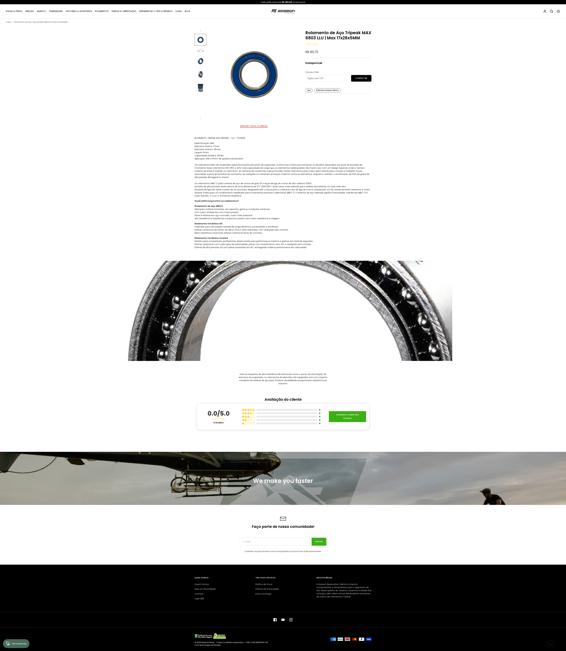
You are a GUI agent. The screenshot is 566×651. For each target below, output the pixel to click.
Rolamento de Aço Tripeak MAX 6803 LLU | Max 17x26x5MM (41, 22)
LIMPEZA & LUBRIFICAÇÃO (124, 11)
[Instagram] (291, 620)
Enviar (319, 541)
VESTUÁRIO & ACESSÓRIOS (79, 11)
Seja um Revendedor (205, 589)
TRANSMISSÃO (56, 11)
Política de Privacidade (267, 589)
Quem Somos (202, 584)
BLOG (187, 11)
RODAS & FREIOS (14, 11)
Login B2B (199, 598)
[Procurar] (551, 11)
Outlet (178, 11)
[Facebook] (275, 620)
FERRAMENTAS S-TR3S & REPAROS (155, 11)
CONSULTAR (361, 78)
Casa (8, 22)
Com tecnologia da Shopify (208, 645)
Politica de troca (263, 584)
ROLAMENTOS (102, 11)
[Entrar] (545, 11)
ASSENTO (41, 11)
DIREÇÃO (29, 11)
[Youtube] (283, 620)
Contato (199, 593)
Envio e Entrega (263, 593)
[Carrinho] (558, 11)
